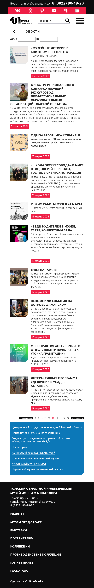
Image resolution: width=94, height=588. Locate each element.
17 (68, 418)
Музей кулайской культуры (29, 463)
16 (64, 418)
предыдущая (26, 418)
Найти (67, 20)
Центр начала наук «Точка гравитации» (36, 433)
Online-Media (34, 581)
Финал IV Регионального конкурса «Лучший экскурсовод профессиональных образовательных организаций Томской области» (42, 94)
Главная (17, 514)
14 (57, 418)
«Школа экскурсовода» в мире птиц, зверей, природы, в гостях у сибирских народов (57, 169)
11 (45, 418)
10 (41, 418)
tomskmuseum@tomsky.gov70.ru (33, 502)
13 (53, 418)
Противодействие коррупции (35, 555)
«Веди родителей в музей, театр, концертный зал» (53, 228)
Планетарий (19, 447)
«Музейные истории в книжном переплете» (49, 50)
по (37, 38)
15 (60, 418)
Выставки (18, 530)
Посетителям (22, 539)
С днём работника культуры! (55, 135)
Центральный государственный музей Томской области (47, 427)
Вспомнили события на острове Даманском (51, 303)
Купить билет (21, 563)
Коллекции (20, 547)
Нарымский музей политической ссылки (37, 469)
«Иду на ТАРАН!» (44, 270)
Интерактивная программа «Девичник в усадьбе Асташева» (54, 382)
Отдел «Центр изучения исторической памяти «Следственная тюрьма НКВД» (41, 440)
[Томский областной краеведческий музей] (21, 21)
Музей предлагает (26, 522)
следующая (76, 418)
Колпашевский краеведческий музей (35, 458)
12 (49, 418)
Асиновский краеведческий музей (33, 452)
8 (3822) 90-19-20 (68, 3)
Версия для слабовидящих (30, 3)
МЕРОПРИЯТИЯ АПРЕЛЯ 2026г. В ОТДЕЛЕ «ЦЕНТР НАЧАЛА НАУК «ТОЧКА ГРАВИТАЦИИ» (55, 350)
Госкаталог (20, 571)
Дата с (13, 38)
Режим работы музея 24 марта (56, 204)
